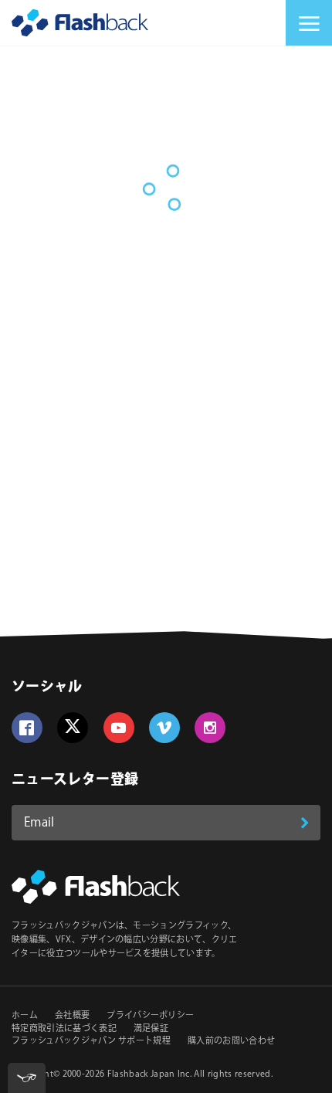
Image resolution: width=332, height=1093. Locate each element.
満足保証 (151, 1029)
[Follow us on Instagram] (210, 727)
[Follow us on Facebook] (27, 727)
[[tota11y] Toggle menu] (27, 1078)
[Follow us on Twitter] (72, 727)
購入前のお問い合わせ (231, 1041)
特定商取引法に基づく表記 (64, 1029)
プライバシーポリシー (150, 1016)
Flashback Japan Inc (148, 1074)
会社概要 (72, 1016)
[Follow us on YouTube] (118, 727)
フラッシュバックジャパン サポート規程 (91, 1041)
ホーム (25, 1016)
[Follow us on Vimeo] (164, 727)
